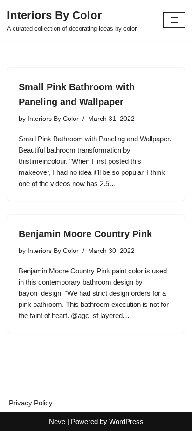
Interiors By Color (53, 118)
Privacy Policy (31, 403)
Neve (57, 421)
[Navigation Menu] (174, 20)
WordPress (126, 421)
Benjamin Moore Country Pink (85, 234)
